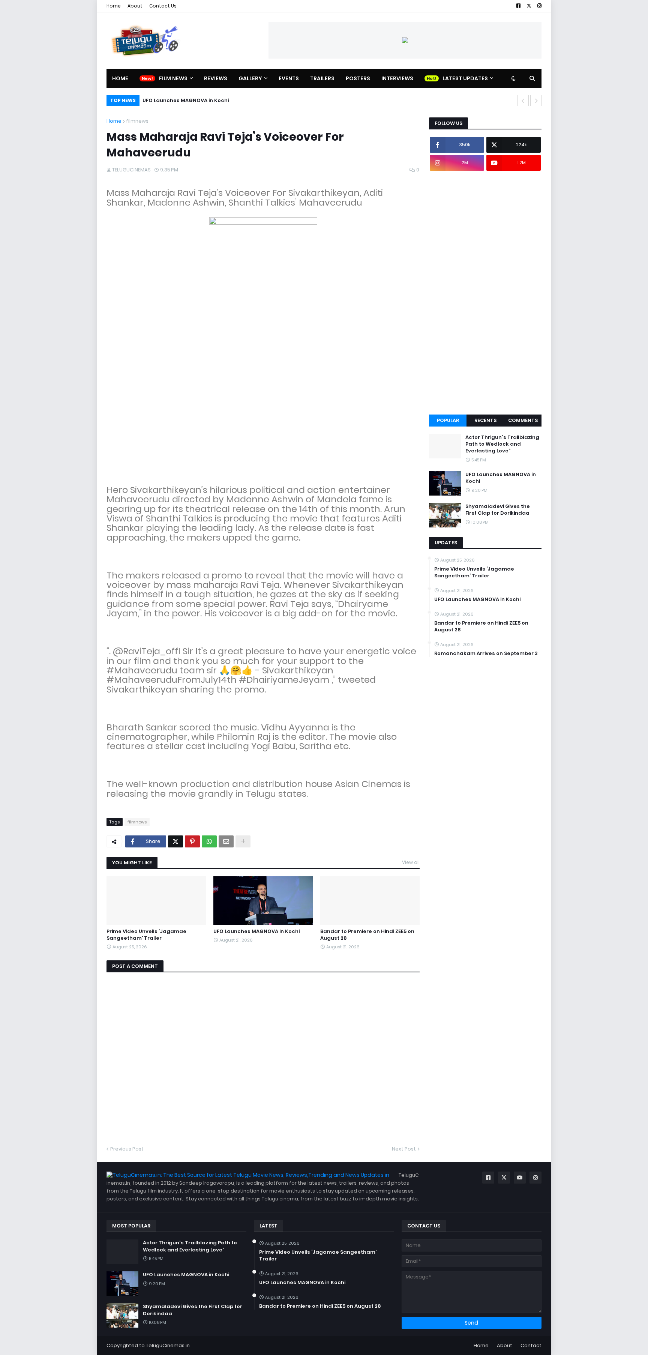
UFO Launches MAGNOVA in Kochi (185, 100)
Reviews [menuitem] (215, 78)
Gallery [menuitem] (250, 78)
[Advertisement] (485, 292)
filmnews (137, 121)
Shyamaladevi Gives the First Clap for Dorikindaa (497, 510)
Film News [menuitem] (173, 78)
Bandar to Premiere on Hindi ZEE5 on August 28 (367, 935)
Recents (485, 420)
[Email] (226, 841)
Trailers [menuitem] (322, 78)
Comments (523, 420)
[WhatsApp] (209, 841)
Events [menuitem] (289, 78)
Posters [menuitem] (358, 78)
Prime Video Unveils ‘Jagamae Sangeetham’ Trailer (146, 935)
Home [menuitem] (120, 78)
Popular (448, 420)
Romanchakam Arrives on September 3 (486, 653)
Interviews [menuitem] (397, 78)
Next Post (404, 1148)
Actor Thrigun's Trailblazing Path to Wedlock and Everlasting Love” (502, 444)
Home (113, 6)
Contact (531, 1345)
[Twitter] (175, 841)
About (135, 6)
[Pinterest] (192, 841)
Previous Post (127, 1148)
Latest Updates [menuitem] (465, 78)
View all (411, 862)
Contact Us (163, 6)
